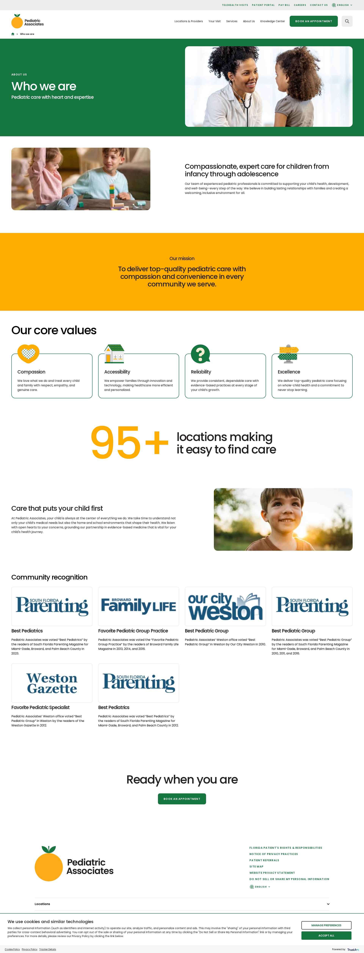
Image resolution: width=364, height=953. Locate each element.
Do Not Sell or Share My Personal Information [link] (289, 879)
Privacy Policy (29, 949)
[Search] (347, 21)
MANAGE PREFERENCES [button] (326, 925)
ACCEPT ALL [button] (326, 935)
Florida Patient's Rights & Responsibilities (285, 847)
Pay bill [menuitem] (284, 5)
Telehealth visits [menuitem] (235, 5)
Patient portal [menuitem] (263, 5)
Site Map (256, 866)
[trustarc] (353, 949)
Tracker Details (47, 949)
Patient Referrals (264, 860)
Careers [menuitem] (300, 5)
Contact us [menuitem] (319, 5)
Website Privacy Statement (272, 873)
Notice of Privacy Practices (273, 854)
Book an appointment (313, 21)
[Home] (12, 34)
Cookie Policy (12, 949)
